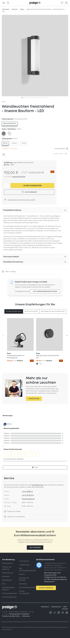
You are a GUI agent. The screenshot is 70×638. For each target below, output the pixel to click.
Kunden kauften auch (14, 311)
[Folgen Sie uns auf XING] (67, 613)
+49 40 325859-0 (27, 492)
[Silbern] (40, 364)
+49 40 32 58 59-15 (28, 495)
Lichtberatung (24, 565)
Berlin (19, 614)
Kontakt (65, 609)
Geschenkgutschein (9, 597)
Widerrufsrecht (7, 573)
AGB (65, 607)
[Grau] (37, 364)
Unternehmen (24, 561)
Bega (4, 102)
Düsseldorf (25, 614)
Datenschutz (56, 607)
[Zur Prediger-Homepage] (34, 3)
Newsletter (23, 584)
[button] (35, 547)
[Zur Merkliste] (62, 3)
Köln (17, 616)
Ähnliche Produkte (31, 311)
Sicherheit (5, 577)
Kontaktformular (37, 485)
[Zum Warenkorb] (66, 3)
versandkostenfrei (18, 177)
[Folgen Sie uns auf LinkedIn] (59, 613)
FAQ (3, 584)
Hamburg (12, 614)
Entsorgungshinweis (9, 593)
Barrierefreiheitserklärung (28, 588)
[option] (10, 123)
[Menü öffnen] (4, 3)
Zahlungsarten (7, 563)
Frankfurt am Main (9, 616)
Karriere (22, 574)
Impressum (45, 607)
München (26, 616)
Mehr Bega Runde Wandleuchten (53, 311)
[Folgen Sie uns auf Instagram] (55, 613)
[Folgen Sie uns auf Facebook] (51, 613)
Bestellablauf (7, 580)
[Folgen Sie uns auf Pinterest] (63, 613)
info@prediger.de (28, 499)
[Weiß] (43, 364)
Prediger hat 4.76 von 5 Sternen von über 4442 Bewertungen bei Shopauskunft (55, 579)
